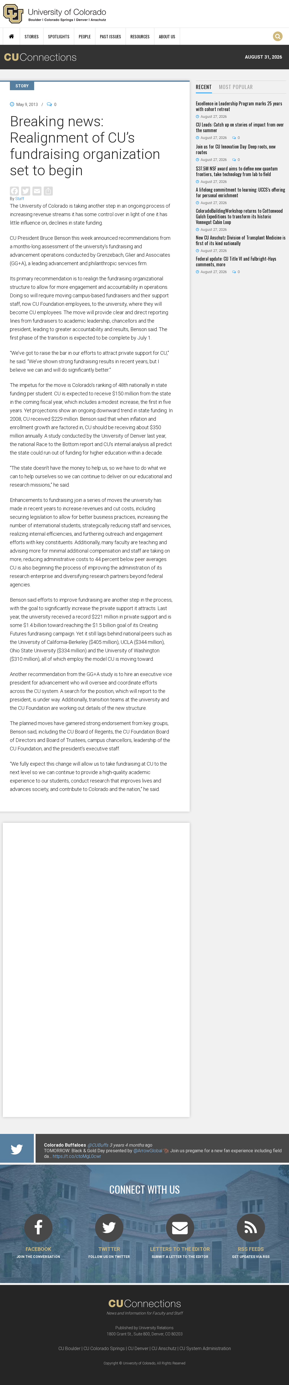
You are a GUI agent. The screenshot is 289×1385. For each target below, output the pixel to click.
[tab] (204, 87)
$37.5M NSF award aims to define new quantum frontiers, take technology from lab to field (237, 171)
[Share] (48, 191)
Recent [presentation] (204, 86)
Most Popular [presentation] (236, 86)
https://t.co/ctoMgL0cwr (77, 1156)
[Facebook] (14, 191)
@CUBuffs (97, 1145)
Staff (19, 198)
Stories (32, 36)
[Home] (54, 13)
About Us (167, 36)
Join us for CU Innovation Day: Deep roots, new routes (235, 149)
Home (11, 36)
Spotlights (58, 36)
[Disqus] (96, 896)
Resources (140, 36)
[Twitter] (25, 191)
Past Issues (110, 36)
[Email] (36, 191)
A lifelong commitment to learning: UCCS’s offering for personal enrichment (240, 192)
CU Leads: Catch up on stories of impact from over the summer (240, 127)
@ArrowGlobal (147, 1150)
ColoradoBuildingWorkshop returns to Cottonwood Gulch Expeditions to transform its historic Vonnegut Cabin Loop (239, 216)
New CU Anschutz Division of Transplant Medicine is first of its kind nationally (241, 240)
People (85, 36)
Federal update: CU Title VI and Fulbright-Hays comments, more (236, 261)
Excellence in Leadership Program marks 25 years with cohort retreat (239, 106)
